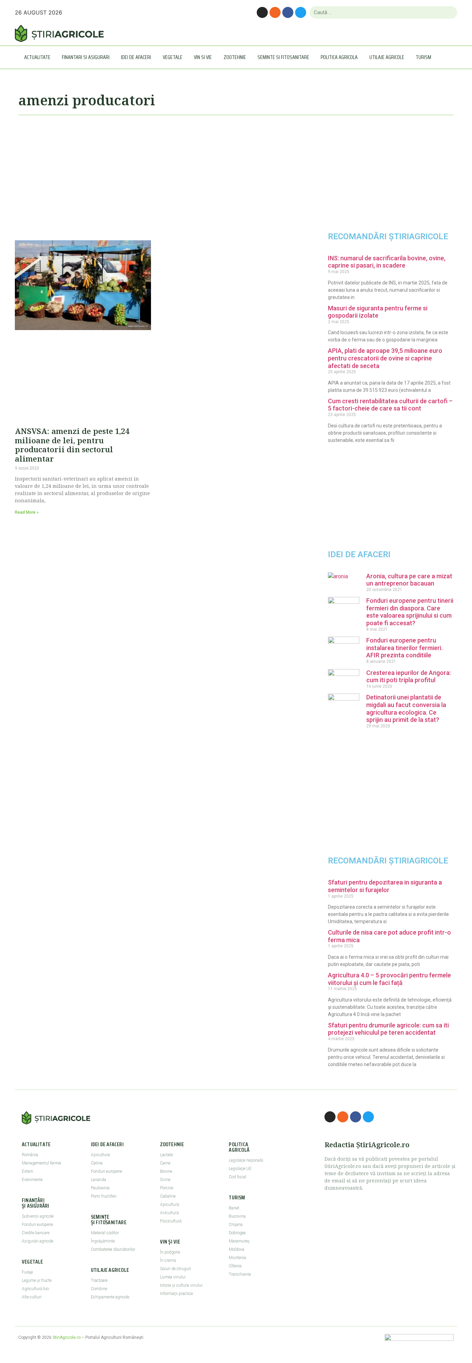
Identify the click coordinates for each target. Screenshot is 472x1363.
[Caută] (449, 12)
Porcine (166, 1188)
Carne (165, 1163)
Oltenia (235, 1266)
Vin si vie (203, 57)
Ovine (165, 1179)
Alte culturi (31, 1297)
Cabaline (168, 1196)
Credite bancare (35, 1232)
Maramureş (239, 1241)
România (30, 1154)
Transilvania (240, 1274)
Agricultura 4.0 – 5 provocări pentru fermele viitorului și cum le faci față (389, 979)
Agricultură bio (35, 1288)
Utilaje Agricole (386, 57)
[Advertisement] (156, 174)
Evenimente (32, 1179)
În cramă (168, 1260)
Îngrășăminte (103, 1241)
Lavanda (98, 1179)
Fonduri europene (37, 1224)
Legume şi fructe (36, 1280)
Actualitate (37, 57)
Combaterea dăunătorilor (113, 1249)
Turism (423, 57)
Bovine (166, 1171)
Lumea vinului (173, 1277)
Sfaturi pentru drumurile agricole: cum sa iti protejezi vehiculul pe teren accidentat (388, 1029)
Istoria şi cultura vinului (181, 1285)
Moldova (236, 1249)
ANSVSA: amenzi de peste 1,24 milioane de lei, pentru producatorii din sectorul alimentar (72, 444)
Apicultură (169, 1204)
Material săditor (105, 1232)
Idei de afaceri (136, 57)
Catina (97, 1163)
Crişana (236, 1224)
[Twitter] (300, 12)
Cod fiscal (237, 1176)
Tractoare (99, 1280)
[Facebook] (287, 12)
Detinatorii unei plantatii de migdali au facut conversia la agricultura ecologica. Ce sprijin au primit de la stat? (406, 708)
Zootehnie (235, 57)
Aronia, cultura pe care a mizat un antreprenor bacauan (409, 579)
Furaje (27, 1272)
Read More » (27, 512)
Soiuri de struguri (175, 1268)
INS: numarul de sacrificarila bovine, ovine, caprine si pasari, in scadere (386, 261)
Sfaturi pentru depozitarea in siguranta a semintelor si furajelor (385, 886)
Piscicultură (170, 1221)
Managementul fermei (41, 1163)
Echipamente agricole (110, 1297)
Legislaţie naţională (246, 1160)
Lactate (166, 1154)
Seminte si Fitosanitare (283, 57)
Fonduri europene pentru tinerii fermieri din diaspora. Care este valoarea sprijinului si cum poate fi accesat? (409, 612)
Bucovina (237, 1216)
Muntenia (237, 1257)
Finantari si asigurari (86, 57)
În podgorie (170, 1252)
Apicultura (100, 1154)
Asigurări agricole (37, 1241)
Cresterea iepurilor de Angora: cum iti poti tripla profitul (408, 676)
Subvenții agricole (38, 1216)
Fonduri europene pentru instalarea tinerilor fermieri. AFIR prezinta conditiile (404, 648)
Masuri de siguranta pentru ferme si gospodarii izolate (377, 311)
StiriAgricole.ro (67, 1337)
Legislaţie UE (240, 1168)
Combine (99, 1288)
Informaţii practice (176, 1293)
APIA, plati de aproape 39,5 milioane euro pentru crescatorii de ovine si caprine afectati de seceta (385, 358)
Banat (234, 1208)
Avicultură (169, 1212)
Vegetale (172, 57)
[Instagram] (262, 12)
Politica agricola (339, 57)
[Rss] (275, 12)
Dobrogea (237, 1232)
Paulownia (100, 1188)
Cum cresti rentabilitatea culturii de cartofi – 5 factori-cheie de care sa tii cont (390, 404)
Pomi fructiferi (103, 1196)
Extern (27, 1171)
